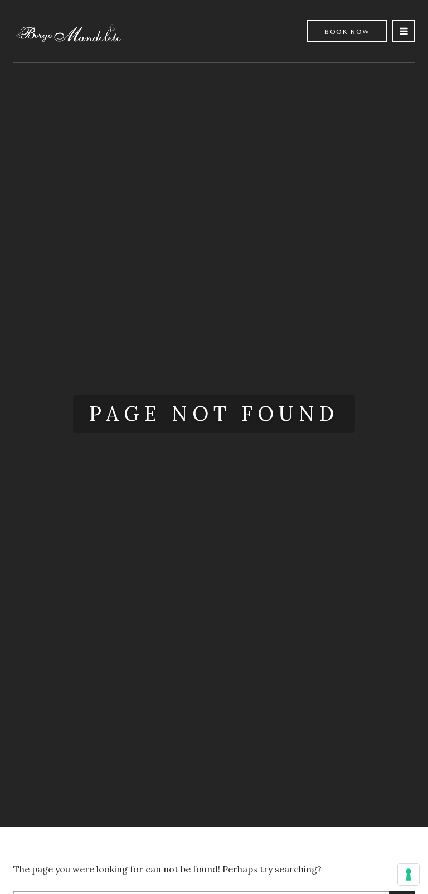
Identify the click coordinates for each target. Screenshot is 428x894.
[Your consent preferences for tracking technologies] (408, 874)
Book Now (346, 31)
